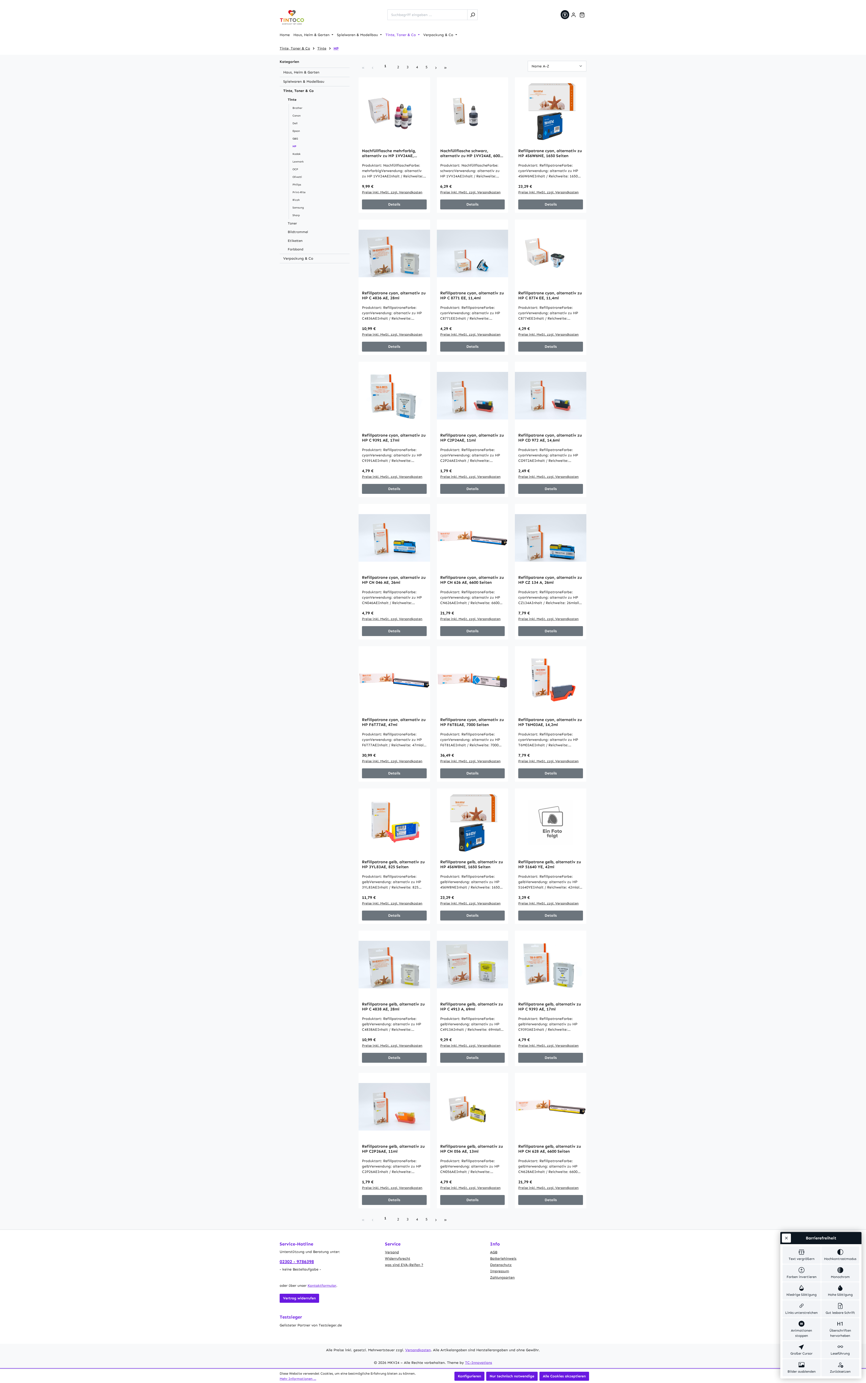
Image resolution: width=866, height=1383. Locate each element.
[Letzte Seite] (445, 67)
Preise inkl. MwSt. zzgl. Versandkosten (392, 192)
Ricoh (296, 199)
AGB (493, 1252)
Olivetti (297, 177)
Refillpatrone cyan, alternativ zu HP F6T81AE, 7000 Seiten (472, 722)
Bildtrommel (298, 232)
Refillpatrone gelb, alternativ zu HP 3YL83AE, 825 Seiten (393, 864)
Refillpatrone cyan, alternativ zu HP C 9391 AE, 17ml (394, 438)
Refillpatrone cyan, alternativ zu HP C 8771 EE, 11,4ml (472, 295)
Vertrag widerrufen (299, 1298)
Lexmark (298, 161)
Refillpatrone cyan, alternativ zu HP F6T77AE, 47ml (394, 722)
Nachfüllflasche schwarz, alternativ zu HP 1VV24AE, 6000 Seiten (471, 153)
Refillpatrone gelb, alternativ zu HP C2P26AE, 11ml (393, 1149)
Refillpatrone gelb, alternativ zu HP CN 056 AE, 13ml (471, 1149)
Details (394, 204)
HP (294, 146)
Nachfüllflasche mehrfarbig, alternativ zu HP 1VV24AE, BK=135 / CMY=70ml (389, 153)
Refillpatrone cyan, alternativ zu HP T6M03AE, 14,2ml (550, 722)
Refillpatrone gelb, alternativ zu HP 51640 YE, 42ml (549, 864)
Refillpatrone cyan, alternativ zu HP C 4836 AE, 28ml (394, 295)
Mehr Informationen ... (298, 1379)
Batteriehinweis (503, 1258)
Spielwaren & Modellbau (303, 81)
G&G (295, 138)
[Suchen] (472, 14)
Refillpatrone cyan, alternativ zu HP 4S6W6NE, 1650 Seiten (550, 153)
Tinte (292, 100)
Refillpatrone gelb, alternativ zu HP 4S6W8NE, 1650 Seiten (471, 864)
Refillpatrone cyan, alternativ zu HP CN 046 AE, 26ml (394, 580)
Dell (295, 123)
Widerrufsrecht (397, 1258)
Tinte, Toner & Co (298, 91)
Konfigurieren (469, 1376)
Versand (392, 1252)
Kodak (296, 154)
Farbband (295, 249)
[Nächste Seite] (435, 67)
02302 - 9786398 (297, 1261)
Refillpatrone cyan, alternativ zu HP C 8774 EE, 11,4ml (550, 295)
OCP (295, 169)
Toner (292, 223)
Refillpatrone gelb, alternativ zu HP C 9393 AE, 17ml (549, 1007)
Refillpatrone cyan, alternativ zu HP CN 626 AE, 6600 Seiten (472, 580)
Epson (296, 131)
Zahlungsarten (502, 1277)
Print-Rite (299, 192)
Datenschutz (501, 1265)
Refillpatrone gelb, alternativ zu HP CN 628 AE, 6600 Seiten (549, 1149)
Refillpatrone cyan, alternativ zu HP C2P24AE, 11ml (472, 438)
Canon (297, 115)
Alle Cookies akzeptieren (564, 1376)
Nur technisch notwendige (512, 1376)
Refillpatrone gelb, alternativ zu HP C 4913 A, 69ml (471, 1007)
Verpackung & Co (298, 258)
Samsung (298, 207)
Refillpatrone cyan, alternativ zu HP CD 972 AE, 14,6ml (550, 438)
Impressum (499, 1271)
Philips (297, 184)
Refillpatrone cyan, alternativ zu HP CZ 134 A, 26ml (550, 580)
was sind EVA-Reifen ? (404, 1265)
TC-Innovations (478, 1362)
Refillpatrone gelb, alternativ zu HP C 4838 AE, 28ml (393, 1007)
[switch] (802, 1255)
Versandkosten (418, 1350)
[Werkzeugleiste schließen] (786, 1238)
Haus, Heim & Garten (301, 72)
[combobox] (427, 14)
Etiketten (295, 241)
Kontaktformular (322, 1285)
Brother (297, 108)
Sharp (296, 215)
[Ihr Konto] (573, 15)
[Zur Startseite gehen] (292, 17)
